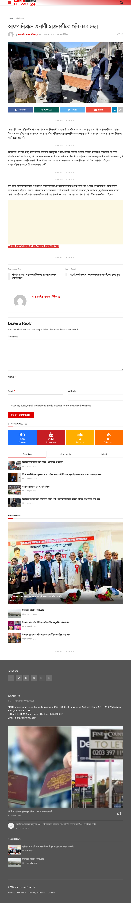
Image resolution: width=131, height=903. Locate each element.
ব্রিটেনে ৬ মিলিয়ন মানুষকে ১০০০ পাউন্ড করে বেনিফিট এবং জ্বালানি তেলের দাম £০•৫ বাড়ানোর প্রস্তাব (61, 474)
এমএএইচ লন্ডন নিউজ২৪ (28, 34)
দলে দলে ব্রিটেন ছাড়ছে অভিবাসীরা (35, 487)
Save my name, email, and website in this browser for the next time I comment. (51, 405)
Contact (51, 893)
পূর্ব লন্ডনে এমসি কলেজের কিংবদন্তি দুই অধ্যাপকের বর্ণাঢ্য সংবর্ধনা (36, 596)
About (10, 893)
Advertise (21, 893)
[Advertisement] (65, 222)
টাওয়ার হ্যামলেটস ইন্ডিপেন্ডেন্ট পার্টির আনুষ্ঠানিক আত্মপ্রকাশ (45, 622)
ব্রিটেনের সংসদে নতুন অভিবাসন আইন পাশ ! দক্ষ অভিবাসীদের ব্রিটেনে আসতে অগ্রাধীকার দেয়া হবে (61, 499)
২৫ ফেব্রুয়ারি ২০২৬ (30, 614)
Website (72, 391)
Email (11, 391)
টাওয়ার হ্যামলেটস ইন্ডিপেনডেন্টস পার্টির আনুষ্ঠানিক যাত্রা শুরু (46, 634)
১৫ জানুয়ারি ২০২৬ (30, 626)
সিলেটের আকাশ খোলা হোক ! (33, 610)
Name (12, 376)
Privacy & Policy (37, 893)
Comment (13, 336)
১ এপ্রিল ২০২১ (50, 34)
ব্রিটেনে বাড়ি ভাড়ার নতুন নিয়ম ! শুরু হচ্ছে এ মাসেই (42, 462)
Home (10, 18)
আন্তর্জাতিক (20, 18)
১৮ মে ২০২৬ (16, 601)
